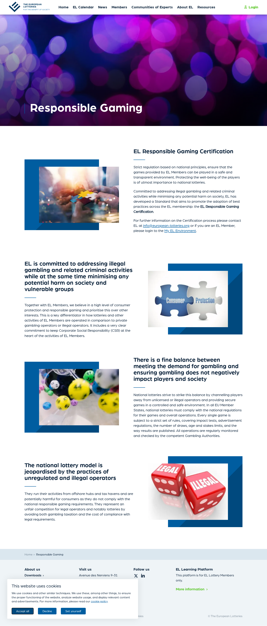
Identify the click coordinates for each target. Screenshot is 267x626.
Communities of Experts (152, 7)
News (102, 7)
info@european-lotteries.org (166, 225)
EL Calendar (83, 7)
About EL (185, 7)
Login (253, 7)
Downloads (33, 575)
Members (119, 7)
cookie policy (99, 601)
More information (190, 589)
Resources (206, 7)
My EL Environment (180, 230)
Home (63, 7)
